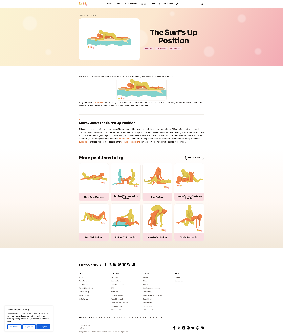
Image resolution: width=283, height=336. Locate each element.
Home (109, 4)
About (81, 277)
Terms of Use (84, 295)
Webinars (114, 292)
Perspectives (147, 306)
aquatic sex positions (130, 142)
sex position (98, 102)
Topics (143, 4)
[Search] (202, 4)
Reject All (29, 327)
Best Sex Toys (116, 310)
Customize (14, 327)
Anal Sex (146, 277)
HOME (81, 15)
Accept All (43, 327)
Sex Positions (131, 4)
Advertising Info (84, 281)
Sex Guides (168, 4)
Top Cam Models (117, 295)
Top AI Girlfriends (117, 299)
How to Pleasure (149, 310)
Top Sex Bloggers (117, 284)
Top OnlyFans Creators (119, 303)
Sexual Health (148, 299)
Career (177, 277)
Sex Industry (147, 292)
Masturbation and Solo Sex (153, 295)
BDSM (145, 281)
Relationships (147, 303)
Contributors (83, 284)
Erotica (145, 284)
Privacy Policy (84, 292)
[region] (28, 319)
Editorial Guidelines (86, 288)
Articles (118, 4)
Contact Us (179, 281)
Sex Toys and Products (151, 288)
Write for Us (83, 299)
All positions (194, 157)
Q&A (178, 4)
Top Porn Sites (116, 306)
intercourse (124, 139)
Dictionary (155, 4)
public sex (83, 142)
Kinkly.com (83, 328)
